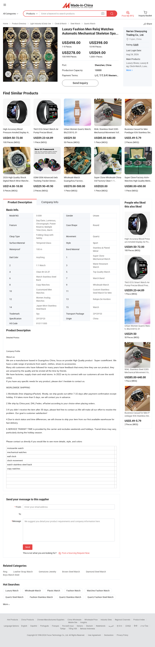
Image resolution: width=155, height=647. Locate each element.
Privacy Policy (122, 635)
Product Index (139, 619)
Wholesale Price (90, 619)
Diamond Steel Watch (96, 571)
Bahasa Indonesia (87, 628)
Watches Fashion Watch (98, 590)
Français (55, 626)
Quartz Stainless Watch (70, 597)
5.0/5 (135, 44)
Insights (83, 622)
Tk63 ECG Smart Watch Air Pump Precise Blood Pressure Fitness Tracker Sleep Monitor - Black (137, 284)
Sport (95, 242)
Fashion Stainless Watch (41, 597)
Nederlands (100, 626)
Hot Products (12, 619)
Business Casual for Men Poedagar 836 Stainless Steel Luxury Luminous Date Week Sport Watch (137, 414)
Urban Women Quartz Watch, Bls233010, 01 (137, 327)
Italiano (80, 626)
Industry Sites (106, 619)
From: (18, 506)
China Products (27, 619)
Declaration (109, 635)
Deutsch (89, 626)
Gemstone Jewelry (47, 571)
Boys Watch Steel (11, 574)
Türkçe (62, 628)
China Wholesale (74, 619)
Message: (16, 521)
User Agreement (94, 635)
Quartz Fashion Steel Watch (100, 597)
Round (96, 225)
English (24, 626)
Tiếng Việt (73, 628)
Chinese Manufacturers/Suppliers (50, 619)
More (128, 70)
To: (20, 514)
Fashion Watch (73, 590)
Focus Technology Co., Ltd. (58, 635)
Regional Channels (122, 619)
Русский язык (68, 626)
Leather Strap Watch (23, 571)
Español (33, 626)
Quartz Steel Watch (14, 597)
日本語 (128, 626)
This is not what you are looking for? (40, 553)
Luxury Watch (11, 590)
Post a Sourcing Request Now (74, 553)
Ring (5, 571)
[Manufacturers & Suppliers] (77, 5)
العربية (111, 626)
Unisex (96, 215)
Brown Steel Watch (71, 571)
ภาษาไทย (144, 626)
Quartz (96, 236)
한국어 (119, 626)
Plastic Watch (53, 590)
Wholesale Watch (33, 590)
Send (27, 547)
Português (44, 626)
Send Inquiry (80, 83)
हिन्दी (135, 626)
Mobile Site (72, 622)
